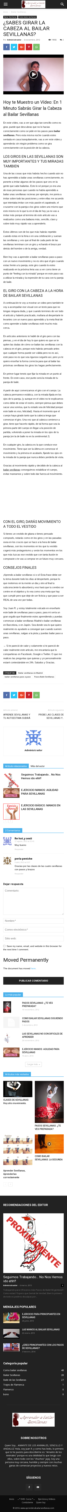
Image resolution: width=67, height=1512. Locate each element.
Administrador (14, 40)
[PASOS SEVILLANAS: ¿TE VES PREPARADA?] (7, 1007)
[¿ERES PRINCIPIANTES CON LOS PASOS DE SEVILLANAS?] (11, 1347)
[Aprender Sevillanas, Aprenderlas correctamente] (17, 1151)
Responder (19, 849)
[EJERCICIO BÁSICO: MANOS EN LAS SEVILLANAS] (11, 812)
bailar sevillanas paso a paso (18, 677)
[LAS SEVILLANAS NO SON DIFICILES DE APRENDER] (7, 1038)
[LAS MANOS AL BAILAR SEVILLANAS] (11, 1333)
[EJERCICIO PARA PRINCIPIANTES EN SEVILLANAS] (11, 1318)
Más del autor (38, 766)
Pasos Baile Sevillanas (44, 677)
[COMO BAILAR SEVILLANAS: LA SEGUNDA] (49, 1143)
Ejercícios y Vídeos (46, 1499)
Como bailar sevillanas (27, 17)
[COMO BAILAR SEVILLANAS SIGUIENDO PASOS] (11, 1022)
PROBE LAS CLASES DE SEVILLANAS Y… (51, 716)
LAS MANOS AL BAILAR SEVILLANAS (41, 1329)
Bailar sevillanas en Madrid (30, 673)
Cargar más (32, 1064)
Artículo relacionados (16, 766)
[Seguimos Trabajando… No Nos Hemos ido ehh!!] (11, 781)
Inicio (5, 12)
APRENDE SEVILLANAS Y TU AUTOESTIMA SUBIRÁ (16, 716)
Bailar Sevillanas (18, 12)
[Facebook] (29, 1487)
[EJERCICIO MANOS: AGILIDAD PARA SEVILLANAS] (11, 793)
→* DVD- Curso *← (26, 1499)
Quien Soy (40, 1502)
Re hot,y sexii (23, 838)
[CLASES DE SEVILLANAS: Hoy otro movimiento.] (17, 1089)
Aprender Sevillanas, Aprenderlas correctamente (14, 1174)
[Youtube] (38, 1487)
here (33, 968)
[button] (62, 4)
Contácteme (27, 1502)
